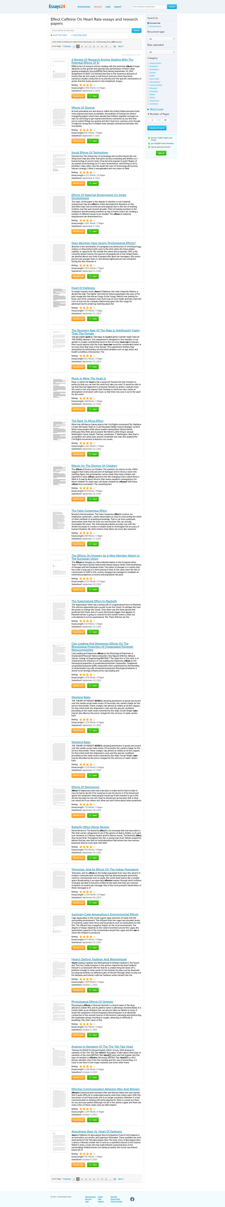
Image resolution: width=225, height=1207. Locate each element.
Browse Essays (84, 6)
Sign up (161, 153)
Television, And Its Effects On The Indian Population (105, 869)
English (152, 75)
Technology (154, 104)
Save (95, 96)
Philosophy (153, 88)
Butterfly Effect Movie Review (90, 827)
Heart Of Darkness (83, 288)
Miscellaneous (155, 82)
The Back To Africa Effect (87, 420)
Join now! (98, 6)
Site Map (114, 1197)
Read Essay (78, 96)
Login (108, 6)
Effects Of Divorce (83, 107)
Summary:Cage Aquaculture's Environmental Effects (104, 914)
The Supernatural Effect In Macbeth (94, 601)
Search (100, 1197)
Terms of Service (116, 1201)
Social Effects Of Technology (89, 152)
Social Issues (154, 100)
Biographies (154, 66)
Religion (152, 94)
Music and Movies (156, 85)
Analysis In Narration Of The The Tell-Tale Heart (102, 1046)
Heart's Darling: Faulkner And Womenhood (99, 959)
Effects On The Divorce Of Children (94, 465)
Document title (155, 23)
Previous (67, 46)
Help (99, 1199)
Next (120, 46)
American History (155, 63)
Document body (155, 26)
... (110, 46)
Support (117, 6)
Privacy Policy (115, 1199)
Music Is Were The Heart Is (88, 378)
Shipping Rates (80, 697)
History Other (154, 79)
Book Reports (154, 69)
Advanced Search (156, 128)
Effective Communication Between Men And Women (105, 1089)
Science (152, 97)
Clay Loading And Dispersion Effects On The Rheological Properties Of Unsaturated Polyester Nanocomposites (102, 646)
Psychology (154, 91)
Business (153, 72)
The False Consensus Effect (89, 510)
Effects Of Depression (85, 787)
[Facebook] (132, 1201)
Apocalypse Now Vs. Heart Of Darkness (96, 1131)
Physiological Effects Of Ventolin (92, 1001)
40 (115, 46)
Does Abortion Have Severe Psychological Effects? (103, 243)
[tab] (161, 110)
